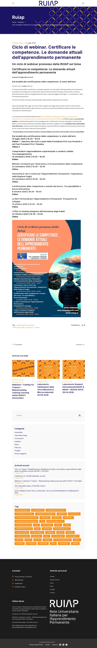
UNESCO (77, 540)
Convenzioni (19, 438)
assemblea (61, 514)
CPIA (42, 521)
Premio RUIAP (36, 536)
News (22, 43)
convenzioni (68, 517)
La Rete (52, 576)
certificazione (74, 514)
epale (36, 525)
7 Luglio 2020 (31, 43)
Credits (47, 645)
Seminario (47, 540)
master (60, 532)
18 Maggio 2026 (17, 382)
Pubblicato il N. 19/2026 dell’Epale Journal (30, 476)
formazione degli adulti (23, 528)
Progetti (17, 451)
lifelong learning (21, 532)
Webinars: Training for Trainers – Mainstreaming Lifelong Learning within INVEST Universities (48, 481)
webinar (37, 327)
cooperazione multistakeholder (26, 521)
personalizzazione (22, 536)
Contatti (52, 589)
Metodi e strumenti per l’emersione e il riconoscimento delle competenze (47, 164)
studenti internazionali (62, 540)
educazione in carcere (23, 525)
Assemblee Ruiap (21, 435)
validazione (31, 543)
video (53, 543)
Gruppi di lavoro (55, 580)
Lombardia (50, 532)
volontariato (64, 543)
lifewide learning (37, 532)
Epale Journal (47, 525)
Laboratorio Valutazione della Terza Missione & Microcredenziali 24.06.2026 (45, 389)
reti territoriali (58, 536)
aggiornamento (38, 510)
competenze (45, 517)
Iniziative (21, 22)
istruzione (47, 528)
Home (14, 22)
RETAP (46, 536)
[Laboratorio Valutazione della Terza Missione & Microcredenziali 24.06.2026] (48, 369)
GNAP (37, 528)
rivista (28, 540)
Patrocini (18, 447)
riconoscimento (73, 536)
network (70, 532)
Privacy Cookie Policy (36, 645)
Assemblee (18, 432)
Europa (58, 525)
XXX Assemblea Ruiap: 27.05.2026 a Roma (30, 486)
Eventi (52, 583)
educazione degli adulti (55, 521)
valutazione (43, 543)
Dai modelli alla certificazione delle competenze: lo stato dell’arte (44, 136)
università (19, 543)
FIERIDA (67, 525)
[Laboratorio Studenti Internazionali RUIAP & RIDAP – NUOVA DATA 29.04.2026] (74, 369)
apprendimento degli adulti (55, 510)
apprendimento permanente (25, 325)
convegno (57, 517)
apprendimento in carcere (24, 514)
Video (15, 159)
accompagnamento (22, 510)
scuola (37, 540)
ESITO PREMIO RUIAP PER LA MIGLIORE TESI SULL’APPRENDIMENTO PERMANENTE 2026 (24, 626)
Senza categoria (20, 454)
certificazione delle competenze (22, 327)
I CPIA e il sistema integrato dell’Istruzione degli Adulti (38, 211)
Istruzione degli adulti (62, 528)
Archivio (52, 593)
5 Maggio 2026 (42, 381)
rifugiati (19, 540)
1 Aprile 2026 (67, 381)
